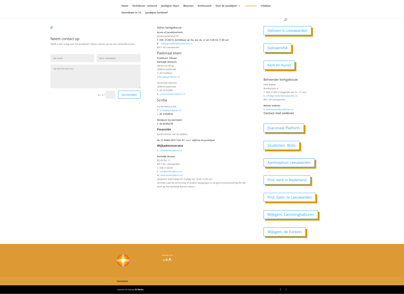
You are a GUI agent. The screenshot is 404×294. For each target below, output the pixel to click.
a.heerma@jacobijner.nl (172, 94)
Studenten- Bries (281, 145)
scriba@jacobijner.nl (170, 110)
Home (125, 6)
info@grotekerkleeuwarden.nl (176, 43)
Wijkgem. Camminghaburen (290, 214)
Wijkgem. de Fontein (284, 231)
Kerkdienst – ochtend (144, 6)
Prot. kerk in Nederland (287, 179)
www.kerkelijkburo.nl (171, 175)
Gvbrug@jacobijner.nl (168, 76)
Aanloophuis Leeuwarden (289, 162)
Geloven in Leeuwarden (287, 30)
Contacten (251, 6)
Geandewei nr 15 (131, 12)
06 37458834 (166, 113)
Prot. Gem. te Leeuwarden (289, 197)
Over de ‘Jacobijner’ (227, 6)
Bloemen (188, 6)
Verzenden (129, 95)
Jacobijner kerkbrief (156, 12)
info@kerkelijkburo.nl (171, 150)
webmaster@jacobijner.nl (279, 109)
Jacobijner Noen (170, 6)
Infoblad (265, 6)
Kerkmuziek (204, 6)
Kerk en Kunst (279, 65)
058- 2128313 (167, 39)
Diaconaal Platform (283, 127)
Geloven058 (277, 47)
